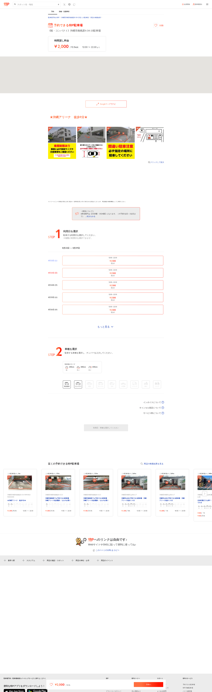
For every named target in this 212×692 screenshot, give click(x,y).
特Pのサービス (188, 678)
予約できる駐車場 (189, 684)
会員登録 (187, 4)
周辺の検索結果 (95, 17)
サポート (160, 678)
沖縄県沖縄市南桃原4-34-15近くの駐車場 (75, 17)
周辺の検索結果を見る (153, 463)
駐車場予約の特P (53, 17)
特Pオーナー (136, 678)
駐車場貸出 (198, 4)
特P (107, 678)
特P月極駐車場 (188, 688)
